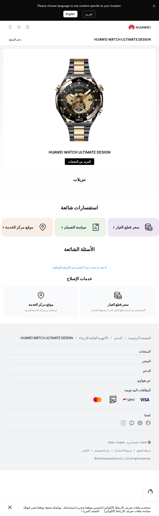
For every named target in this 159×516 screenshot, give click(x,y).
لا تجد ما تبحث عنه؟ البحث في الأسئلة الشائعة (79, 267)
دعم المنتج (15, 39)
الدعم (118, 338)
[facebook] (148, 423)
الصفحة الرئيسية (139, 338)
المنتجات (145, 351)
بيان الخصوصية (102, 450)
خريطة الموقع (144, 450)
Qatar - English (116, 442)
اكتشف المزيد (91, 511)
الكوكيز (85, 450)
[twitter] (139, 423)
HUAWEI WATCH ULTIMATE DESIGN (122, 39)
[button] (27, 27)
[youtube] (131, 423)
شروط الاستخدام (123, 450)
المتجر (146, 361)
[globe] (149, 442)
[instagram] (123, 423)
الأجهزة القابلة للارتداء (93, 338)
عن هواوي (144, 380)
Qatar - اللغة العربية (136, 442)
